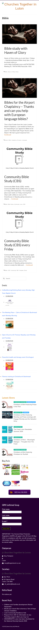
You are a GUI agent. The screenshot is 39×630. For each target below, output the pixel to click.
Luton (21, 204)
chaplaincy (14, 140)
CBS (9, 270)
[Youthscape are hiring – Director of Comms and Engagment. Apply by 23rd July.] (24, 472)
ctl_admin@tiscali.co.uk (12, 584)
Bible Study (10, 204)
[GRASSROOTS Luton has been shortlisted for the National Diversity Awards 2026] (15, 472)
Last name (5, 515)
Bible (6, 71)
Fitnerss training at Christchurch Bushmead (16, 376)
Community (16, 204)
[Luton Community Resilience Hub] (24, 466)
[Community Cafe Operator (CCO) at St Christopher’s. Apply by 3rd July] (24, 477)
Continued (7, 135)
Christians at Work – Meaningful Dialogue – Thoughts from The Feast (24, 442)
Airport (6, 140)
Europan (19, 140)
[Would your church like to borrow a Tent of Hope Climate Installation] (15, 466)
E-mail (4, 521)
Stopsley (21, 270)
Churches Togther (20, 402)
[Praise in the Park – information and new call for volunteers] (15, 483)
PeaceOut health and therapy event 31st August (18, 357)
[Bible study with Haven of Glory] (19, 34)
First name (6, 509)
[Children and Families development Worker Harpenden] (6, 466)
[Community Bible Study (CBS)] (19, 159)
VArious (26, 412)
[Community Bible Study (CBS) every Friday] (19, 223)
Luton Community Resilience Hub (15, 613)
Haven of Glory (11, 71)
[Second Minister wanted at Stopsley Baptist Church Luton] (6, 483)
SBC (24, 204)
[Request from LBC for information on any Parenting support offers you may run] (6, 472)
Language (24, 140)
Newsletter (31, 402)
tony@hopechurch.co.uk (12, 563)
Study (17, 71)
